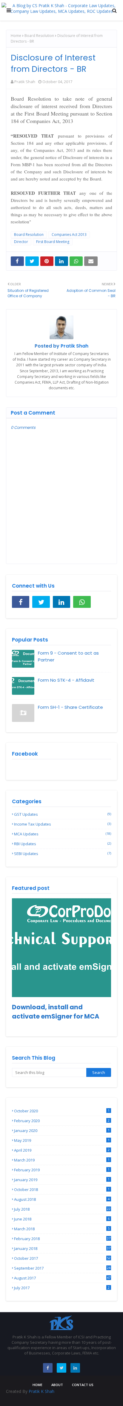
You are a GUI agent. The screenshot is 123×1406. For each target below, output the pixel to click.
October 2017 (62, 1258)
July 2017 (62, 1287)
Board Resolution (39, 35)
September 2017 (62, 1268)
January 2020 (62, 1130)
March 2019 (62, 1160)
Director (21, 241)
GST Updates (62, 814)
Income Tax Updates (62, 824)
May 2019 (62, 1140)
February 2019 (62, 1170)
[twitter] (41, 602)
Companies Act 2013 (69, 234)
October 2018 (62, 1189)
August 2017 (62, 1278)
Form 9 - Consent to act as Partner (68, 656)
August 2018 (62, 1199)
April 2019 (62, 1150)
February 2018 (62, 1238)
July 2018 (62, 1209)
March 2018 (62, 1228)
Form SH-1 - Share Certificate (70, 707)
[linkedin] (61, 602)
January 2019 (62, 1179)
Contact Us (82, 1384)
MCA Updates (62, 834)
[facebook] (20, 602)
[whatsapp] (81, 602)
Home (16, 35)
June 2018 (62, 1219)
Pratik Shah (24, 81)
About (57, 1384)
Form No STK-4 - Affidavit (66, 680)
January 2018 (62, 1248)
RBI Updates (62, 843)
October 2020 (62, 1111)
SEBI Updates (62, 853)
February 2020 (62, 1120)
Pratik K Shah (41, 1391)
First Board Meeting (52, 241)
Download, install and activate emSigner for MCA (55, 1012)
